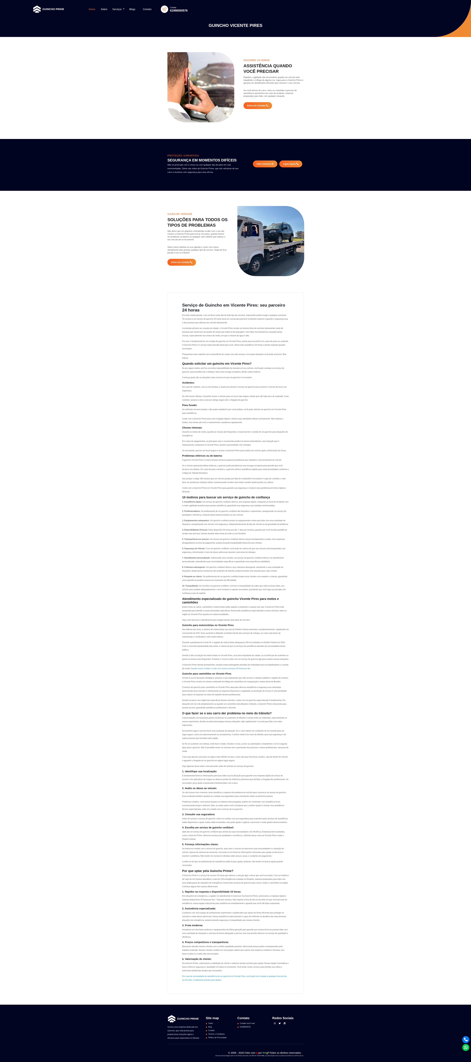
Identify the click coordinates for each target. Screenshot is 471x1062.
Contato (147, 9)
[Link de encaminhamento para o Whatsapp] (465, 1047)
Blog (210, 1027)
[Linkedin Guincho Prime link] (284, 1023)
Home (92, 9)
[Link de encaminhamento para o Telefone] (465, 1039)
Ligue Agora (289, 164)
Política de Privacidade (217, 1037)
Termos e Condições (216, 1034)
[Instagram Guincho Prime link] (274, 1023)
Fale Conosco (264, 164)
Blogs (132, 9)
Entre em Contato (256, 105)
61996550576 (179, 10)
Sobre (104, 9)
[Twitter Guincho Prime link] (279, 1023)
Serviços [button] (117, 9)
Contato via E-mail (247, 1023)
